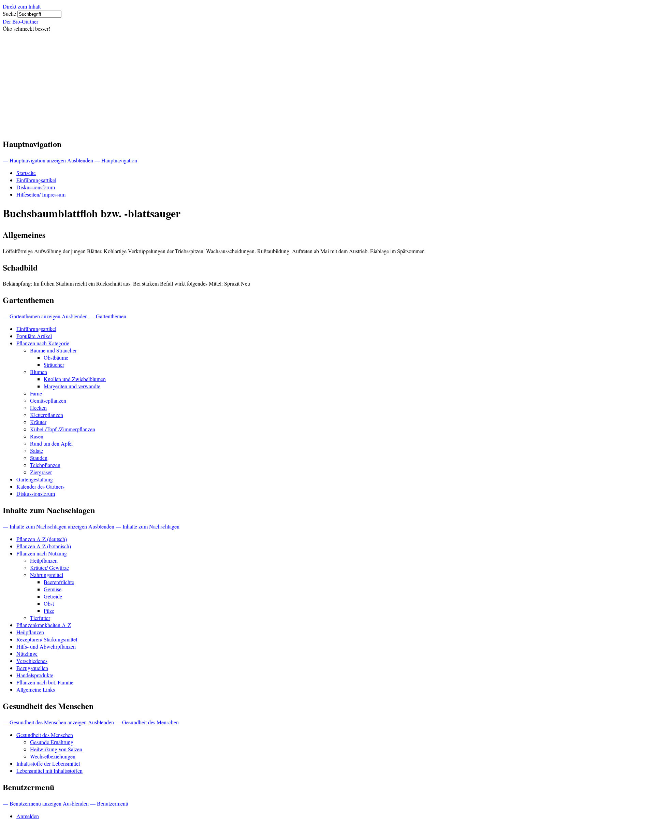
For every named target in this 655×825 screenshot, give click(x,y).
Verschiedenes (31, 660)
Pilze (49, 610)
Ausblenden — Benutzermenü (95, 803)
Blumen (38, 371)
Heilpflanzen (44, 560)
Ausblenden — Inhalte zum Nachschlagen (133, 526)
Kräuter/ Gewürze (49, 567)
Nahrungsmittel (46, 574)
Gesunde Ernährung (51, 742)
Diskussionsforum (35, 187)
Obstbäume (56, 357)
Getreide (53, 596)
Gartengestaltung (34, 479)
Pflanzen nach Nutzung (41, 553)
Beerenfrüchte (59, 581)
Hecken (38, 407)
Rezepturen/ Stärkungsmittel (46, 639)
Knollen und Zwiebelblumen (75, 378)
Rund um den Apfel (51, 443)
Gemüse (52, 589)
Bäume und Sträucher (53, 350)
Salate (36, 450)
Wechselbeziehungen (52, 756)
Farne (36, 393)
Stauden (38, 457)
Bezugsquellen (32, 667)
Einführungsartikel (36, 180)
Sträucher (54, 364)
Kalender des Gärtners (40, 486)
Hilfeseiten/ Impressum (41, 194)
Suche (9, 13)
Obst (49, 603)
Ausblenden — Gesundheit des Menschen (133, 722)
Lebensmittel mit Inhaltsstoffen (49, 770)
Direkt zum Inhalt (22, 6)
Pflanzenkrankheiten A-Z (43, 624)
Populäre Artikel (34, 335)
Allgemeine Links (35, 689)
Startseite (26, 172)
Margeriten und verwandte (72, 386)
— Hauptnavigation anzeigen (34, 160)
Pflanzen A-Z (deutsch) (41, 538)
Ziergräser (41, 472)
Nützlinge (27, 653)
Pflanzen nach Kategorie (42, 343)
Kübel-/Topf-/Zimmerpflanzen (62, 429)
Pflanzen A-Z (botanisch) (43, 546)
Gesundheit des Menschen (44, 734)
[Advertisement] (327, 83)
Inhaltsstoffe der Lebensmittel (48, 763)
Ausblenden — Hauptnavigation (102, 160)
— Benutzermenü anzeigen (32, 803)
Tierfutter (40, 617)
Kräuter (38, 421)
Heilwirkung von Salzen (56, 749)
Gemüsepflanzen (48, 400)
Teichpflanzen (45, 464)
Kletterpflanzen (46, 414)
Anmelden (27, 816)
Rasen (36, 436)
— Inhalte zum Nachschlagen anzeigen (45, 526)
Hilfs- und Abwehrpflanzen (46, 646)
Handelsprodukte (34, 675)
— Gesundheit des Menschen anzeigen (45, 722)
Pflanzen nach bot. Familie (44, 682)
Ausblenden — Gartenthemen (94, 316)
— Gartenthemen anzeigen (31, 316)
